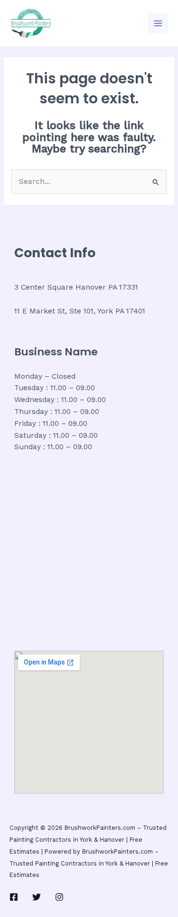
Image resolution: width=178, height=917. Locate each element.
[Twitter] (36, 897)
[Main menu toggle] (158, 23)
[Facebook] (13, 897)
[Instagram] (59, 897)
